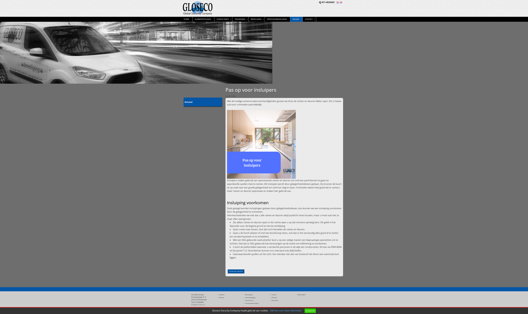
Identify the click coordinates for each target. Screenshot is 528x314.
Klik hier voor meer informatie (285, 310)
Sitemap (274, 297)
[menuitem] (187, 19)
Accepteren (310, 310)
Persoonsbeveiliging (277, 19)
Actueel (189, 102)
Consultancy (223, 19)
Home (186, 19)
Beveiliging (256, 19)
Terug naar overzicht (236, 271)
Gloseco (221, 295)
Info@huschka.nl (198, 304)
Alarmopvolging (203, 19)
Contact (309, 19)
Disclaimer (274, 300)
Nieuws (295, 19)
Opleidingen (302, 295)
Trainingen (240, 19)
